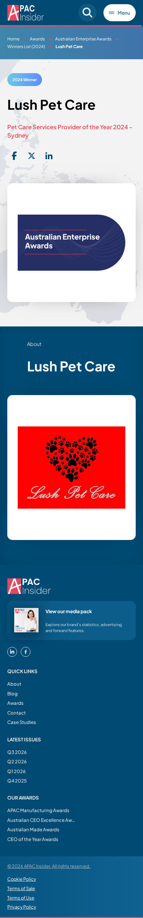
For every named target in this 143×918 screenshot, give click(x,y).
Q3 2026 (17, 752)
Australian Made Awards (33, 829)
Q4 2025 (17, 781)
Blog (12, 693)
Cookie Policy (21, 879)
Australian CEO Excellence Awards (42, 820)
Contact (16, 713)
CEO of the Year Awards (32, 839)
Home (13, 38)
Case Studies (21, 722)
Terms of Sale (21, 888)
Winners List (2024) (26, 46)
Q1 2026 (16, 771)
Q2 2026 (17, 761)
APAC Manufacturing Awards (38, 810)
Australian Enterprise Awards (83, 38)
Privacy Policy (21, 907)
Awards (37, 38)
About (14, 684)
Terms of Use (20, 898)
